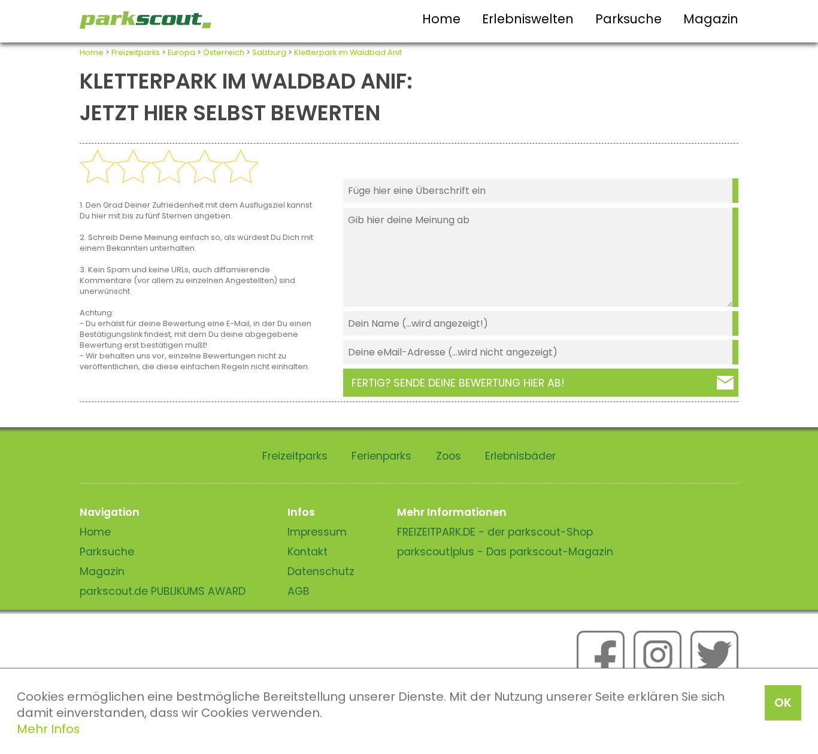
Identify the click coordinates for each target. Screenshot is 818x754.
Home (441, 19)
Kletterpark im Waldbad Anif (348, 52)
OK (783, 702)
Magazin (710, 19)
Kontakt (307, 552)
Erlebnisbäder (520, 456)
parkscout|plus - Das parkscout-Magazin (505, 552)
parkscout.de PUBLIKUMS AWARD (163, 591)
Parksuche (628, 19)
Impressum (317, 532)
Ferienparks (381, 456)
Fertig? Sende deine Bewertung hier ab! (458, 383)
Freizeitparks (135, 52)
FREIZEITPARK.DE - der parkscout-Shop (495, 532)
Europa (181, 52)
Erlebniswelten (528, 19)
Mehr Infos (48, 728)
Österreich (223, 52)
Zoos (448, 456)
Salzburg (269, 52)
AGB (298, 591)
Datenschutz (321, 571)
